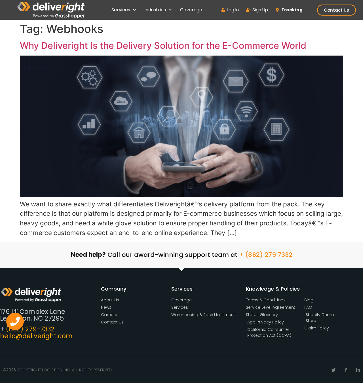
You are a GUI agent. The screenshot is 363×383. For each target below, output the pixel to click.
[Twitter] (334, 370)
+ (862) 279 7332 (265, 254)
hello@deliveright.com (36, 335)
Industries (155, 10)
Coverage (191, 10)
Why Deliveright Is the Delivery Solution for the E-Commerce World (163, 45)
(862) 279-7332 (30, 329)
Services (120, 10)
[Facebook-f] (346, 370)
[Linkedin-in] (358, 370)
